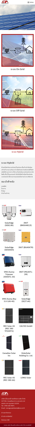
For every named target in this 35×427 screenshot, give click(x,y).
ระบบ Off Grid (17, 110)
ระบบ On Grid (17, 69)
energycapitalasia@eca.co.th (15, 408)
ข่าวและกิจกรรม (6, 413)
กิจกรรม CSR (5, 420)
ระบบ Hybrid (17, 151)
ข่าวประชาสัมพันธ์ (6, 416)
